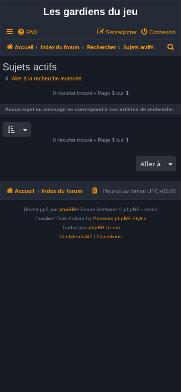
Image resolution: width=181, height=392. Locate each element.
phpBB (67, 209)
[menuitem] (27, 32)
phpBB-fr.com (104, 227)
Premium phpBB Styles (119, 218)
